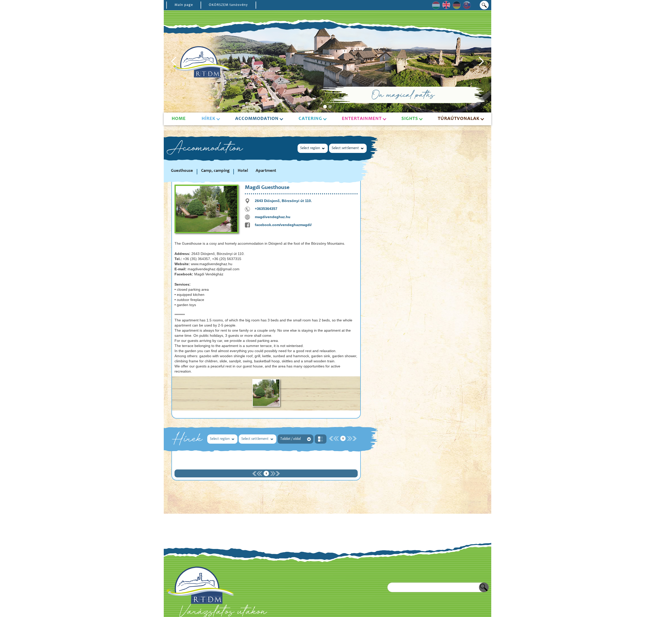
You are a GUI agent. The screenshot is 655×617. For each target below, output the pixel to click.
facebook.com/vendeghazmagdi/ (283, 225)
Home (179, 118)
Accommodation (257, 118)
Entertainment (362, 118)
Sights (409, 118)
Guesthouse (182, 171)
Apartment (266, 171)
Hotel (243, 171)
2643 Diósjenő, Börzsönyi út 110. (283, 201)
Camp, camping (215, 171)
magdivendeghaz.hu (272, 217)
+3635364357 (266, 209)
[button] (174, 61)
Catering (310, 118)
